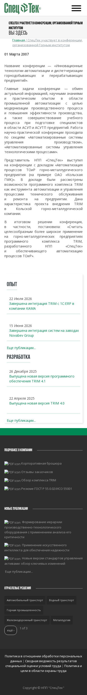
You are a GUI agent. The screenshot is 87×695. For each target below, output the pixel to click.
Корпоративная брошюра (41, 463)
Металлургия (61, 620)
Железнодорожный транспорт (27, 620)
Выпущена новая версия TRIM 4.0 (37, 403)
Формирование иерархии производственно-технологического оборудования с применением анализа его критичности (37, 529)
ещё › (10, 630)
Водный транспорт (61, 600)
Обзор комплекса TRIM (38, 480)
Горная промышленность (24, 610)
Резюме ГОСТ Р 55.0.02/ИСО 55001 (46, 488)
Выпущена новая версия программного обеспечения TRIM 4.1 (41, 378)
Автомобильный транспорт (25, 600)
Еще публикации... (21, 347)
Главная (18, 40)
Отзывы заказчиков (37, 472)
